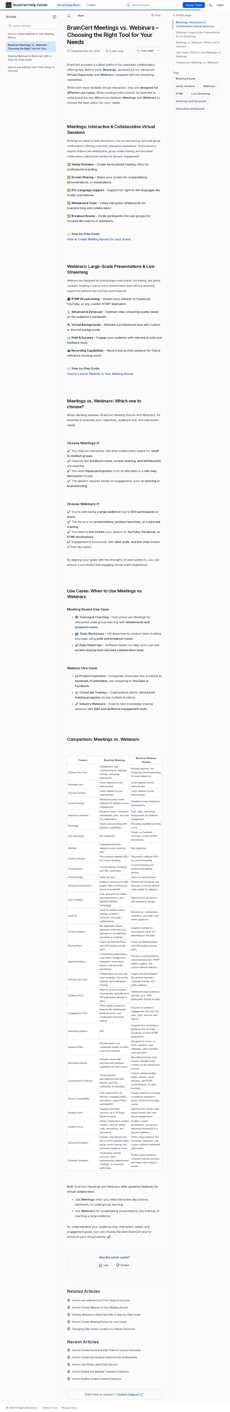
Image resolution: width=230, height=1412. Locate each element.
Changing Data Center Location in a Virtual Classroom (103, 1328)
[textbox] (34, 25)
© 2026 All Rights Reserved (21, 1407)
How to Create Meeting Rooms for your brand (98, 239)
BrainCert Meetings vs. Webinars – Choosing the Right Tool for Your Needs (28, 46)
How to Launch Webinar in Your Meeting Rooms (100, 374)
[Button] (123, 1265)
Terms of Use (50, 1407)
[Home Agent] (69, 15)
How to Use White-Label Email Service (95, 1364)
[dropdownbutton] (158, 50)
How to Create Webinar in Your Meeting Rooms (31, 35)
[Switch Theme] (211, 5)
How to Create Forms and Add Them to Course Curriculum (106, 1350)
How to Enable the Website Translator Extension (100, 1371)
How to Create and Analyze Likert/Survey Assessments (104, 1357)
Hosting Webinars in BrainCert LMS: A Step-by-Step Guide (30, 57)
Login (220, 4)
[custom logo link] (9, 5)
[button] (54, 17)
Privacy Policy (69, 1407)
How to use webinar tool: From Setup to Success (31, 69)
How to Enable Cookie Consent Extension (96, 1378)
